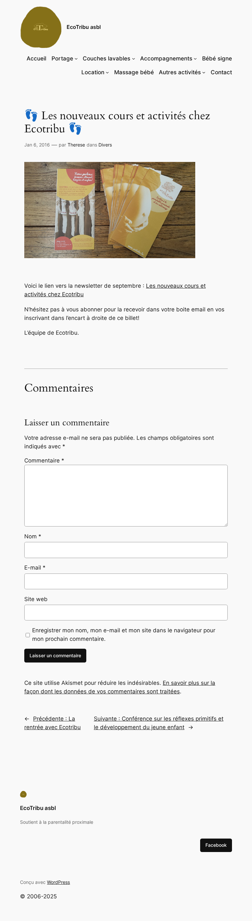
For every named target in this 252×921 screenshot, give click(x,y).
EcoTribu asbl (84, 27)
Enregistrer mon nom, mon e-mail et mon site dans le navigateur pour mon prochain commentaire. (123, 634)
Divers (105, 144)
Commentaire (44, 460)
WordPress (58, 882)
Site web (36, 599)
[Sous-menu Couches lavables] (133, 58)
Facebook (216, 845)
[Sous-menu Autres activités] (203, 72)
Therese (76, 144)
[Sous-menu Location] (107, 72)
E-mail (35, 567)
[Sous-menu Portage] (76, 58)
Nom (32, 536)
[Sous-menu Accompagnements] (195, 58)
